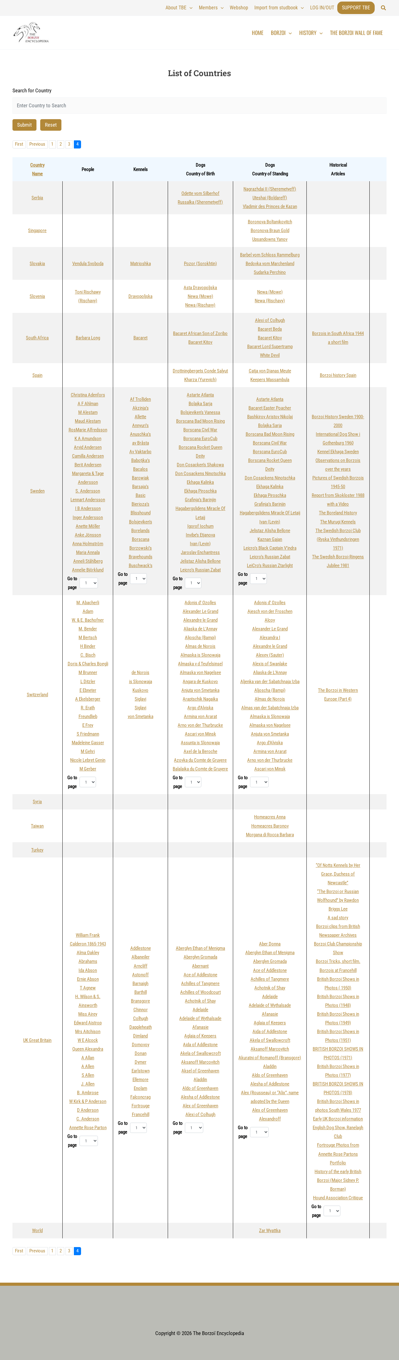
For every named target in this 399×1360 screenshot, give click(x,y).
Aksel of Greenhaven (200, 1071)
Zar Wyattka (270, 1230)
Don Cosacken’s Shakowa (200, 465)
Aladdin (200, 1079)
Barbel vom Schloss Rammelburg (270, 255)
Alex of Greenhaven (200, 1106)
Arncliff (140, 966)
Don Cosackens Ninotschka (200, 473)
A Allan (87, 1058)
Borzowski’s (140, 548)
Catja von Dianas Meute (270, 371)
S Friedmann (88, 734)
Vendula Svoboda (87, 263)
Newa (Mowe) (200, 296)
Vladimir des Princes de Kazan (270, 206)
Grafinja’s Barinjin (200, 500)
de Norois (140, 672)
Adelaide (200, 1010)
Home (257, 32)
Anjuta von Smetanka (200, 690)
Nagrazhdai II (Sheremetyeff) (269, 189)
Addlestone (140, 948)
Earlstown (141, 1071)
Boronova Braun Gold (270, 230)
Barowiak (140, 478)
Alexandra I (270, 637)
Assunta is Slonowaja (200, 743)
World (37, 1230)
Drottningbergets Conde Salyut (200, 371)
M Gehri (88, 751)
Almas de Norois (200, 646)
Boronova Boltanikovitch (270, 222)
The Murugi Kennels (338, 522)
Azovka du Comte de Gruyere (200, 760)
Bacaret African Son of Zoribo (200, 333)
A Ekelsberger (87, 699)
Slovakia (37, 263)
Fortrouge (141, 1106)
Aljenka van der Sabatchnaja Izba (270, 681)
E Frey (87, 725)
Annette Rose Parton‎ (88, 1127)
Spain (37, 375)
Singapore (37, 230)
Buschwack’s (140, 565)
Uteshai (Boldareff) (269, 198)
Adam (88, 611)
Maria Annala (88, 552)
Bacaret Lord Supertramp (270, 346)
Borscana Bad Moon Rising (200, 421)
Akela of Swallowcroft (200, 1053)
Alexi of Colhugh (270, 320)
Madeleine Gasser (88, 743)
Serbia (37, 198)
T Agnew (88, 988)
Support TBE (356, 8)
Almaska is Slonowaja (200, 655)
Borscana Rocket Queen (200, 447)
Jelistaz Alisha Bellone (200, 561)
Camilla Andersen (88, 456)
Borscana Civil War (200, 430)
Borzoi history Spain (338, 375)
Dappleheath (140, 1027)
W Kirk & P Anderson (87, 1101)
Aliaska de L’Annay (200, 629)
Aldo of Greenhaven (200, 1088)
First (19, 144)
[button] (384, 8)
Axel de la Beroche (200, 751)
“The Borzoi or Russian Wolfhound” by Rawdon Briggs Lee (338, 900)
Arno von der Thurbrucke (200, 725)
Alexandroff (270, 1119)
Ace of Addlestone (200, 975)
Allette (140, 417)
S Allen (88, 1075)
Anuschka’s (140, 434)
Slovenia (37, 296)
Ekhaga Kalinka (200, 482)
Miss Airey (87, 1014)
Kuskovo (140, 690)
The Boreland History (338, 513)
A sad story (338, 917)
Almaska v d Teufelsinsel (200, 664)
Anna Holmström (87, 543)
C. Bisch (87, 655)
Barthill (140, 992)
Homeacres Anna (270, 817)
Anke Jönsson (88, 535)
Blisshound (141, 513)
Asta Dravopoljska (200, 287)
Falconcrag (140, 1097)
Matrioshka (140, 263)
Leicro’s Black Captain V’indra (269, 548)
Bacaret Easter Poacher (269, 408)
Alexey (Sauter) (270, 655)
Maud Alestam (88, 421)
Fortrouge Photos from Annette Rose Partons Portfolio (338, 1153)
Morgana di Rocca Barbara (270, 835)
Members (208, 8)
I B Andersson (88, 508)
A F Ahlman (88, 403)
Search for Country (31, 90)
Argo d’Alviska (200, 708)
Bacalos (140, 469)
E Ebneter (87, 690)
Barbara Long (88, 338)
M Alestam (88, 412)
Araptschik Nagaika (200, 699)
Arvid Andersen (88, 447)
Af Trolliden (140, 399)
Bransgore (140, 1001)
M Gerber (87, 769)
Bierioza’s (140, 504)
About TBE (176, 8)
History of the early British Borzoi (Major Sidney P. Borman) (338, 1180)
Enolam (140, 1088)
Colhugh (140, 1018)
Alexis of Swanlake (269, 664)
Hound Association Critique (338, 1198)
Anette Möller (88, 526)
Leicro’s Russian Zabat (200, 570)
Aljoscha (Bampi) (200, 637)
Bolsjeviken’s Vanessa (200, 412)
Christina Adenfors (88, 395)
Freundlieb (88, 716)
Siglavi (140, 699)
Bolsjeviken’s (140, 522)
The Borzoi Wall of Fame (356, 32)
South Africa (37, 338)
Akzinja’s (140, 408)
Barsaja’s (140, 486)
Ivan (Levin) (200, 543)
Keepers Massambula (269, 379)
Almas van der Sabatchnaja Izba (270, 708)
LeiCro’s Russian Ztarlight (270, 565)
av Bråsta (140, 443)
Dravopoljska (140, 296)
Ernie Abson (88, 979)
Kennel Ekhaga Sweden (338, 451)
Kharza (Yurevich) (200, 379)
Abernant (200, 966)
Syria (37, 801)
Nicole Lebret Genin (87, 760)
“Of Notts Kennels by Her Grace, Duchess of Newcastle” (338, 874)
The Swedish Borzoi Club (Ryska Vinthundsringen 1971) (338, 539)
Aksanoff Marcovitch (200, 1062)
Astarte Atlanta (200, 395)
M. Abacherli (87, 602)
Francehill (140, 1114)
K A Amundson (88, 438)
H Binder (87, 646)
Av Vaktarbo (140, 451)
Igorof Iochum (200, 526)
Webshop (239, 8)
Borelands (140, 530)
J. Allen (87, 1084)
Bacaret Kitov (200, 342)
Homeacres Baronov (270, 826)
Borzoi (278, 32)
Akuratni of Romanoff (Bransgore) (269, 1058)
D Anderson (88, 1110)
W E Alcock (88, 1040)
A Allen (87, 1066)
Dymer (141, 1062)
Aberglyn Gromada (200, 957)
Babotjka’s (140, 460)
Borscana (140, 539)
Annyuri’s (140, 425)
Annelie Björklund (87, 570)
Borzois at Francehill (338, 970)
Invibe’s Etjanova (200, 535)
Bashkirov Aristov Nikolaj (270, 417)
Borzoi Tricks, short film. (338, 961)
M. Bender (88, 629)
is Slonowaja (140, 681)
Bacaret (140, 338)
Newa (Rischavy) (200, 305)
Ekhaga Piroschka (200, 491)
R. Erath (88, 708)
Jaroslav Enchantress (200, 552)
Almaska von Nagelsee (200, 672)
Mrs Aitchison (87, 1031)
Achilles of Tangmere (200, 983)
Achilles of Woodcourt (200, 992)
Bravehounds (140, 557)
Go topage (72, 583)
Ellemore (140, 1079)
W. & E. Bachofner (88, 620)
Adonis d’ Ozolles (200, 602)
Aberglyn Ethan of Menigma (200, 948)
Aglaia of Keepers (200, 1036)
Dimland (140, 1036)
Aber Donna (270, 944)
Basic (141, 495)
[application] (189, 8)
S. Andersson (87, 491)
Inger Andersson (88, 517)
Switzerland (37, 694)
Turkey (37, 850)
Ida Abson (88, 970)
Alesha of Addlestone (200, 1097)
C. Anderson (87, 1119)
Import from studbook (276, 8)
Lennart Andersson (87, 500)
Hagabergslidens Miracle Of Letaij (270, 513)
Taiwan (37, 826)
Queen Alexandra (87, 1049)
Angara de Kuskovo (200, 681)
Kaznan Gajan (269, 539)
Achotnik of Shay (200, 1001)
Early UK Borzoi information (338, 1119)
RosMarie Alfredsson (88, 430)
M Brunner (88, 672)
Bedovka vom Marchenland (270, 263)
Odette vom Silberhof (200, 193)
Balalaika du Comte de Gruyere (200, 769)
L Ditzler (87, 681)
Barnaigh (140, 983)
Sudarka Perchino (270, 272)
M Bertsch (88, 637)
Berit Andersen (88, 465)
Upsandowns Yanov (269, 239)
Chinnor (140, 1010)
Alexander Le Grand (200, 611)
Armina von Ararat (200, 716)
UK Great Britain (37, 1040)
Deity (200, 456)
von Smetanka (140, 716)
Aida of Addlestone (200, 1044)
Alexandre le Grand (200, 620)
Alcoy (270, 620)
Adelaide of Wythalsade (200, 1018)
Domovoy (140, 1044)
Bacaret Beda (270, 329)
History (307, 32)
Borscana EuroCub (200, 438)
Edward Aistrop (88, 1023)
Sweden (37, 491)
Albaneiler (141, 957)
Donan (141, 1053)
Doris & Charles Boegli (88, 664)
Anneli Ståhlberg (88, 561)
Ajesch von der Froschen (270, 611)
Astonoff (140, 975)
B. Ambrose (88, 1092)
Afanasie (200, 1027)
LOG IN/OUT (322, 8)
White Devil (270, 355)
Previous (37, 144)
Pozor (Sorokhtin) (200, 263)
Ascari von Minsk (200, 734)
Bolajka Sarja (200, 403)
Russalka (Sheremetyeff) (200, 202)
